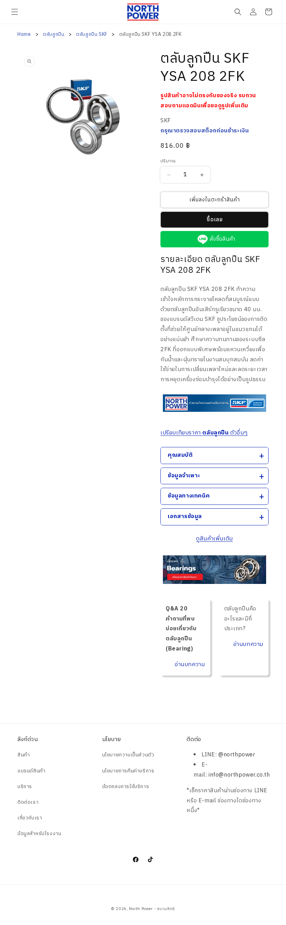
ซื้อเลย (214, 219)
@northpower (236, 755)
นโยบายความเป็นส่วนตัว (128, 755)
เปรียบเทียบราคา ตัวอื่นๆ (203, 433)
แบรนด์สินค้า (31, 771)
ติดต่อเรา (27, 802)
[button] (14, 12)
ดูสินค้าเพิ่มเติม (214, 539)
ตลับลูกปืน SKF (92, 34)
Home (24, 34)
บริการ (24, 787)
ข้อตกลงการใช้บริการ (125, 787)
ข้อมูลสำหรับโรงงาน (39, 834)
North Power (141, 909)
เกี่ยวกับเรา (29, 818)
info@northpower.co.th (239, 775)
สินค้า (23, 755)
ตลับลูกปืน (54, 34)
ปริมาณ (167, 161)
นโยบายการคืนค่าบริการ (128, 771)
